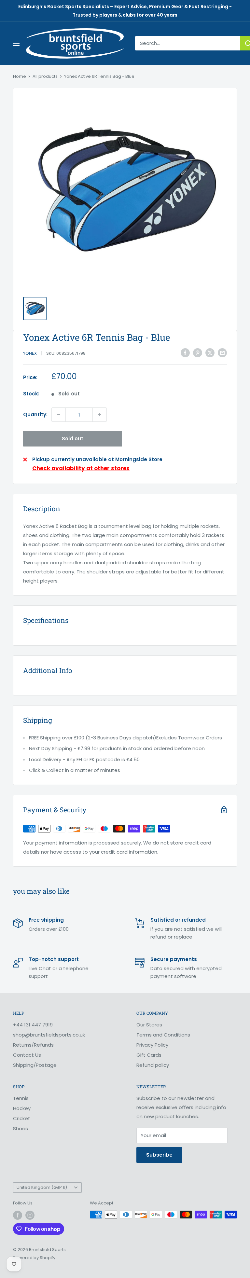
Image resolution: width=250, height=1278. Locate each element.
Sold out (72, 438)
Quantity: (35, 414)
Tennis (21, 1098)
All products (45, 76)
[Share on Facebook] (185, 352)
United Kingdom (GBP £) (42, 1187)
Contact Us (27, 1054)
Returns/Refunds (33, 1044)
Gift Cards (148, 1054)
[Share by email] (222, 352)
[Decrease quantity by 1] (58, 414)
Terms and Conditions (163, 1034)
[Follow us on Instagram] (30, 1215)
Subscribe (159, 1154)
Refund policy (152, 1065)
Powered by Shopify (34, 1258)
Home (19, 76)
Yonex (30, 353)
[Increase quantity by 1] (99, 414)
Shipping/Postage (35, 1065)
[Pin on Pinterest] (197, 352)
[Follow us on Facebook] (17, 1215)
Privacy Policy (152, 1044)
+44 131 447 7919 (33, 1024)
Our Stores (149, 1024)
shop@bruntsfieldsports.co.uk (49, 1034)
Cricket (21, 1118)
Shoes (20, 1128)
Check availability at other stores (81, 468)
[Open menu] (16, 43)
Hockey (22, 1108)
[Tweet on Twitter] (210, 352)
